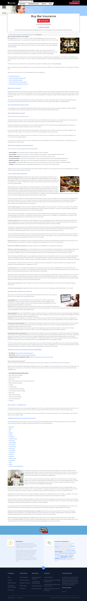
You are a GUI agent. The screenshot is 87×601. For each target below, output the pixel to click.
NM (73, 582)
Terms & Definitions (37, 586)
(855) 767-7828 (44, 27)
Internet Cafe (12, 448)
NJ (71, 582)
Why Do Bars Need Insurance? (16, 80)
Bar (10, 430)
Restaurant (11, 456)
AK (63, 591)
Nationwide (62, 553)
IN (69, 578)
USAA (61, 558)
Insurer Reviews (24, 577)
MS (73, 580)
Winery (10, 464)
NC (77, 580)
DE (76, 577)
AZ (66, 577)
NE (65, 582)
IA (66, 578)
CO (70, 577)
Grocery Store (12, 444)
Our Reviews (11, 590)
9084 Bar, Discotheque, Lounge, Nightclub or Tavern (41, 357)
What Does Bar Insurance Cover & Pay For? (18, 84)
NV (67, 582)
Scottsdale (71, 555)
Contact (10, 580)
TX (75, 583)
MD (63, 580)
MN (69, 580)
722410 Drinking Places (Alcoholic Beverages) (25, 355)
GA (63, 578)
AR (64, 577)
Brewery (11, 432)
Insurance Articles (36, 588)
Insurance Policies (33, 3)
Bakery (10, 428)
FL (78, 577)
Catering (11, 434)
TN (74, 583)
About (50, 3)
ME (65, 580)
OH (77, 582)
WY (74, 585)
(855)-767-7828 (76, 1)
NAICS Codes (23, 585)
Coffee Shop (11, 436)
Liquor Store (12, 452)
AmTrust (57, 546)
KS (71, 578)
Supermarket (12, 460)
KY (72, 578)
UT (77, 583)
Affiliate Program (12, 583)
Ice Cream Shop (12, 446)
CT (72, 577)
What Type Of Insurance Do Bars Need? (18, 82)
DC (74, 577)
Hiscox (73, 550)
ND (63, 582)
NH (69, 582)
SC (70, 583)
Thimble (70, 556)
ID (64, 578)
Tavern (10, 462)
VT (64, 585)
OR (65, 583)
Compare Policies (48, 577)
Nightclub (11, 454)
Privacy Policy (20, 597)
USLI (64, 558)
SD (72, 583)
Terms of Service (11, 597)
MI (67, 580)
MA (76, 578)
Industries (22, 3)
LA (74, 578)
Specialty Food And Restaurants (16, 466)
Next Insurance (69, 553)
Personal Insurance (25, 580)
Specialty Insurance (25, 583)
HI (65, 591)
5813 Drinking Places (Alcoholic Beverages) (23, 353)
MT (75, 580)
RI (68, 583)
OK (63, 583)
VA (63, 585)
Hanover (68, 550)
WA (67, 585)
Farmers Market (12, 442)
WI (68, 585)
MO (71, 580)
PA (67, 583)
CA (68, 577)
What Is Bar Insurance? (14, 76)
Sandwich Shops (12, 458)
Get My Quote (74, 3)
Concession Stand (13, 438)
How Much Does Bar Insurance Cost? (17, 78)
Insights (44, 3)
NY (75, 582)
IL (67, 578)
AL (62, 577)
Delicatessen (12, 440)
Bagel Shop (11, 426)
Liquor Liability (12, 450)
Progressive (61, 555)
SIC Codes (22, 588)
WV (71, 585)
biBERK (73, 546)
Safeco (66, 555)
